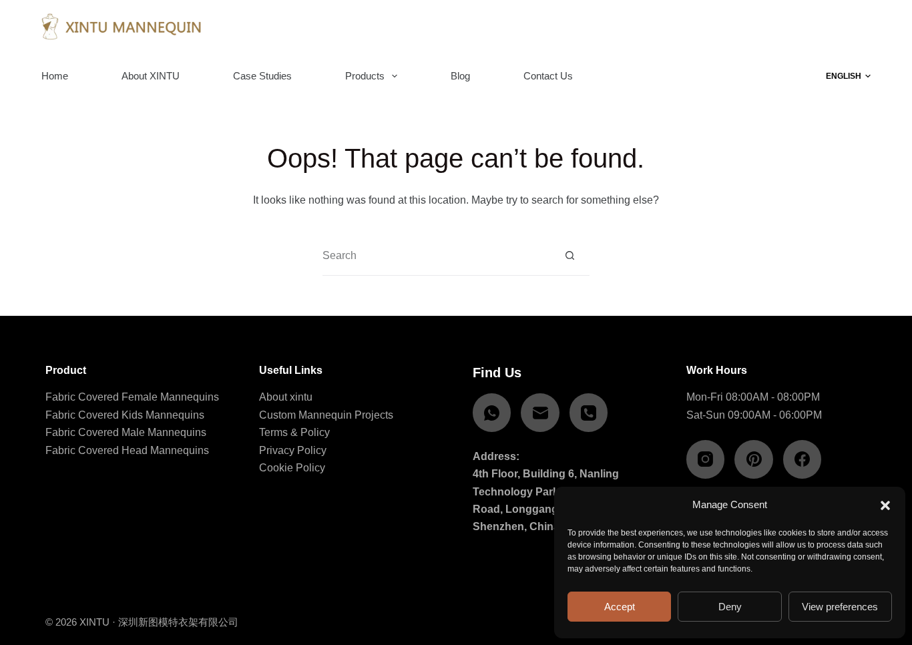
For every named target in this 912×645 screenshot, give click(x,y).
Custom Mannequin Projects (326, 415)
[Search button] (570, 255)
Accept (619, 606)
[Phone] (588, 412)
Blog (460, 75)
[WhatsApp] (492, 412)
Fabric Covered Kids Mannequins (124, 415)
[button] (885, 505)
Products (365, 75)
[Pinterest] (753, 459)
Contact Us (548, 75)
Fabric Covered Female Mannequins (132, 397)
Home (54, 75)
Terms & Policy (294, 432)
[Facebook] (802, 459)
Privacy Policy (292, 450)
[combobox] (436, 256)
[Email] (540, 412)
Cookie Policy (292, 467)
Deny (730, 606)
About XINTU (151, 75)
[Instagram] (705, 459)
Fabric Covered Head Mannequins (127, 450)
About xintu (285, 397)
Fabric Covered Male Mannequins (125, 432)
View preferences (840, 606)
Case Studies (262, 75)
